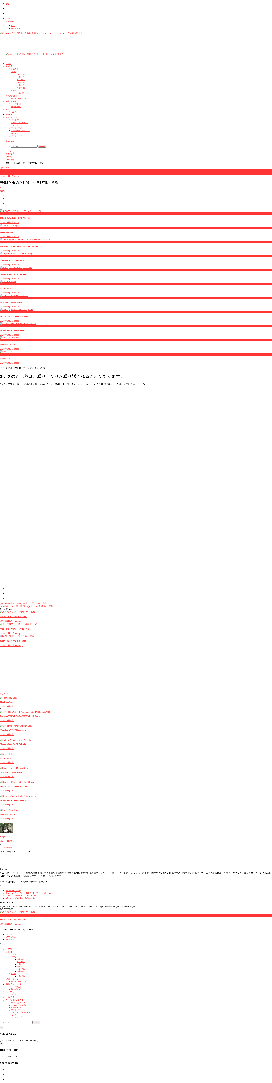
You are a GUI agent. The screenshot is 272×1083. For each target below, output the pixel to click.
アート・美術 (16, 128)
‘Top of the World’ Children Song (13, 730)
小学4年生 (21, 82)
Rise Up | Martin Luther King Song (14, 316)
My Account (10, 21)
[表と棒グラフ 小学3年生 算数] (17, 612)
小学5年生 (21, 85)
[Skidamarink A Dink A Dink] (14, 768)
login (7, 4)
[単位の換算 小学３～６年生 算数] (19, 624)
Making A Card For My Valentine (13, 274)
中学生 (13, 91)
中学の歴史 (21, 93)
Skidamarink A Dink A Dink (11, 302)
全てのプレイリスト (19, 99)
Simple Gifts (5, 358)
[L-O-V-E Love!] (8, 754)
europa (18, 621)
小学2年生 (21, 77)
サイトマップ (16, 136)
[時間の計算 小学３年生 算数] (17, 636)
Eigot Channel (16, 107)
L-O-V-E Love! (6, 288)
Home (8, 18)
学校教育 (9, 66)
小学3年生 (21, 80)
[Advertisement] (57, 43)
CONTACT (11, 937)
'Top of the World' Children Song (13, 260)
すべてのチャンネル (19, 120)
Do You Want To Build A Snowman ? (14, 330)
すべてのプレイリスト (19, 123)
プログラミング (12, 96)
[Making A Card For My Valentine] (16, 740)
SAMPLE (10, 939)
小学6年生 (21, 88)
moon (16, 176)
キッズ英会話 (16, 104)
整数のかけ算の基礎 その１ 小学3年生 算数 (26, 606)
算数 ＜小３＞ (8, 173)
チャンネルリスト (12, 117)
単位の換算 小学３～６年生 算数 (14, 629)
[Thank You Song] (8, 698)
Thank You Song (6, 232)
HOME (8, 64)
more (2, 191)
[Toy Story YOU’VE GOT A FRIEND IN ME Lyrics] (25, 712)
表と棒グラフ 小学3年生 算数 (13, 617)
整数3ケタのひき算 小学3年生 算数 (23, 603)
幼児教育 (14, 69)
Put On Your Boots (7, 344)
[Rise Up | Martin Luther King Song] (17, 782)
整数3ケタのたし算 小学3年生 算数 (15, 218)
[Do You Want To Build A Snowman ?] (18, 796)
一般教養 (9, 115)
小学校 (13, 72)
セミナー (14, 133)
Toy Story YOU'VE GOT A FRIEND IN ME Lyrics (20, 246)
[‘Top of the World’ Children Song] (16, 726)
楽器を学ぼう (16, 125)
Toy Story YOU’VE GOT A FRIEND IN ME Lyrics (20, 716)
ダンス (13, 112)
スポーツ (9, 109)
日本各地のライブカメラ (20, 131)
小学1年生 (21, 74)
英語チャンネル (12, 101)
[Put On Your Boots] (9, 810)
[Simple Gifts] (6, 832)
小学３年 (4, 170)
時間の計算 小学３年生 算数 (13, 641)
